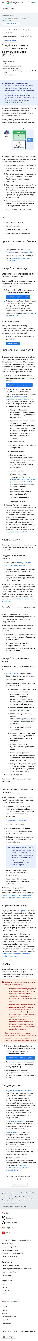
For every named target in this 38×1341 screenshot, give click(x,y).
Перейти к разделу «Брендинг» (19, 385)
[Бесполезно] (31, 36)
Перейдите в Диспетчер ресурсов (20, 1058)
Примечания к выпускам (10, 1250)
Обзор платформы (8, 1243)
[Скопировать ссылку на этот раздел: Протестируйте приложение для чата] (13, 792)
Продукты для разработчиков (12, 1247)
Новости (4, 1287)
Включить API (12, 343)
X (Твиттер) (5, 1290)
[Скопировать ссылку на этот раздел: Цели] (9, 217)
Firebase (4, 1313)
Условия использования (10, 1256)
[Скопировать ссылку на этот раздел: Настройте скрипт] (24, 540)
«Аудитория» (10, 399)
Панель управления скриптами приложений (16, 1269)
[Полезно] (28, 36)
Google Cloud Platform (9, 1316)
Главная (4, 30)
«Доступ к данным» (24, 399)
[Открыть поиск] (28, 2)
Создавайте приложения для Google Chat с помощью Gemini (17, 1167)
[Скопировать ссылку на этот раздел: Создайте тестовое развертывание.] (4, 610)
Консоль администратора (10, 1265)
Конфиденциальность (27, 1331)
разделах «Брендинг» (20, 396)
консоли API (11, 674)
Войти (33, 2)
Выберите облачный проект (18, 297)
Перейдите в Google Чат (17, 821)
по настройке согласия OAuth (16, 532)
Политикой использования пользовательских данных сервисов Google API (23, 479)
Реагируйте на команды (15, 1121)
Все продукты (6, 1323)
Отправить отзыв (10, 41)
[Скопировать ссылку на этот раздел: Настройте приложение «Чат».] (11, 662)
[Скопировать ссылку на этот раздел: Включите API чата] (21, 321)
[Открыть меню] (3, 2)
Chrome (4, 1310)
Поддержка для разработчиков (12, 1253)
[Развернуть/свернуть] (13, 61)
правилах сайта (6, 1199)
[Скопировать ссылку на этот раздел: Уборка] (12, 964)
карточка (23, 911)
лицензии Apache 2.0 (8, 1197)
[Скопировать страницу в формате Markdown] (10, 55)
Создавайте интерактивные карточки (20, 1091)
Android (4, 1307)
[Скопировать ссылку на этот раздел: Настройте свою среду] (30, 268)
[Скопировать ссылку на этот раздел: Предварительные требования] (4, 244)
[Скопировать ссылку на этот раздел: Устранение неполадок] (30, 905)
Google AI (5, 1320)
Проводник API (7, 1275)
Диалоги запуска (12, 1132)
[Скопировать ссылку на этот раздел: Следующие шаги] (24, 1086)
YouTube (4, 1294)
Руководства (8, 32)
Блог (3, 1284)
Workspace (22, 2)
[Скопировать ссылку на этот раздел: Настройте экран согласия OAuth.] (4, 353)
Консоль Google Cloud (9, 1272)
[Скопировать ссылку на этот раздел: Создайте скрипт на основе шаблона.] (13, 558)
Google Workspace (15, 30)
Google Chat (8, 9)
